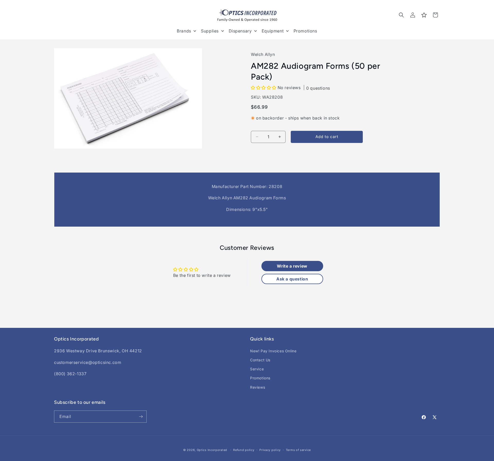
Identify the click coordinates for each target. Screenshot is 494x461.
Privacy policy (270, 450)
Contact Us (260, 360)
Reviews (257, 387)
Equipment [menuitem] (273, 30)
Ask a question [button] (292, 278)
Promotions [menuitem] (305, 30)
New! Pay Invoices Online (273, 351)
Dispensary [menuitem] (240, 30)
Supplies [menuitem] (210, 30)
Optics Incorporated (212, 450)
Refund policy (243, 450)
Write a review (292, 266)
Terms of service (298, 450)
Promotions (260, 378)
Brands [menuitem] (184, 30)
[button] (401, 15)
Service (257, 369)
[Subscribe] (140, 417)
